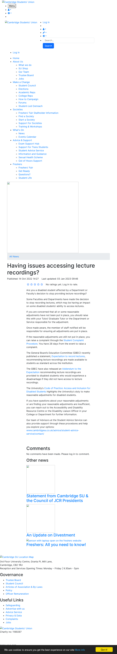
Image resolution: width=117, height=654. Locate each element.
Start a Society (27, 119)
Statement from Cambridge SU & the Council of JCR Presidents (57, 498)
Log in (46, 22)
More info (80, 649)
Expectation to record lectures (68, 356)
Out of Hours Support (30, 160)
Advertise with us (9, 642)
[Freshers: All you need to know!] (53, 540)
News (22, 133)
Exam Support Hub (29, 143)
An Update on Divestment (50, 535)
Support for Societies (30, 123)
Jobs (21, 78)
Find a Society (26, 116)
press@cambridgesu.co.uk (14, 638)
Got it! (104, 649)
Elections (23, 88)
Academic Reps (27, 92)
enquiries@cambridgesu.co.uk (16, 635)
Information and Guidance (33, 153)
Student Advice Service (31, 150)
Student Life (25, 177)
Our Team (24, 71)
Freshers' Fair (26, 167)
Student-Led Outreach (31, 106)
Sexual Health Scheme (31, 157)
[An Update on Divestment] (40, 518)
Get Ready (24, 171)
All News (14, 256)
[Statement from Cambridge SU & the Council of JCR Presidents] (40, 479)
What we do (25, 65)
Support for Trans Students (33, 147)
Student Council (27, 85)
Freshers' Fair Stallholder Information (38, 112)
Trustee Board (26, 75)
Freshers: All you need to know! (56, 544)
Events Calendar (27, 136)
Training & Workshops (30, 126)
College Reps (26, 95)
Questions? (24, 174)
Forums (22, 102)
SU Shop (23, 68)
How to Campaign (28, 99)
